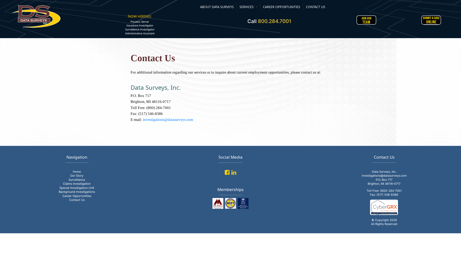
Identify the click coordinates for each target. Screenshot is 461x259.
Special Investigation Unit (76, 188)
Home (77, 171)
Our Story (76, 175)
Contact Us (77, 200)
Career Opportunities (76, 196)
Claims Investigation (77, 183)
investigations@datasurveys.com (168, 119)
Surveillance (77, 179)
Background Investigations (77, 192)
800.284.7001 (274, 21)
